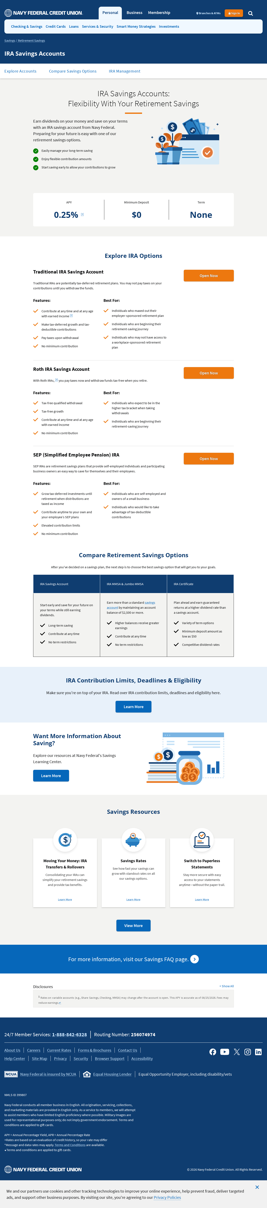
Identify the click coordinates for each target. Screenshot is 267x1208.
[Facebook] (213, 1052)
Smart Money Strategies (136, 26)
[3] (57, 378)
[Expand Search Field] (250, 13)
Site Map (39, 1058)
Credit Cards (56, 26)
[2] (72, 314)
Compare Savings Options (73, 71)
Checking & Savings (26, 26)
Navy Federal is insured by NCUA (48, 1074)
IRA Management (124, 71)
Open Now (217, 277)
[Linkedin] (258, 1052)
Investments (169, 26)
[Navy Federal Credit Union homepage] (43, 13)
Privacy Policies (167, 1197)
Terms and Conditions (70, 1145)
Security (81, 1058)
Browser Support (110, 1058)
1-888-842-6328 (69, 1034)
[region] (133, 1194)
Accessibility (142, 1058)
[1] (83, 213)
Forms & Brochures (94, 1050)
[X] (237, 1052)
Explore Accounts (20, 71)
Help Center (14, 1058)
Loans (74, 26)
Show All (226, 986)
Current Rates (59, 1050)
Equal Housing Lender (112, 1074)
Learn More (137, 708)
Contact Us (127, 1050)
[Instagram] (247, 1052)
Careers (33, 1050)
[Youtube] (224, 1052)
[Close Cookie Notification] (257, 1187)
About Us (12, 1050)
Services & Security (97, 26)
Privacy (60, 1058)
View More (137, 927)
